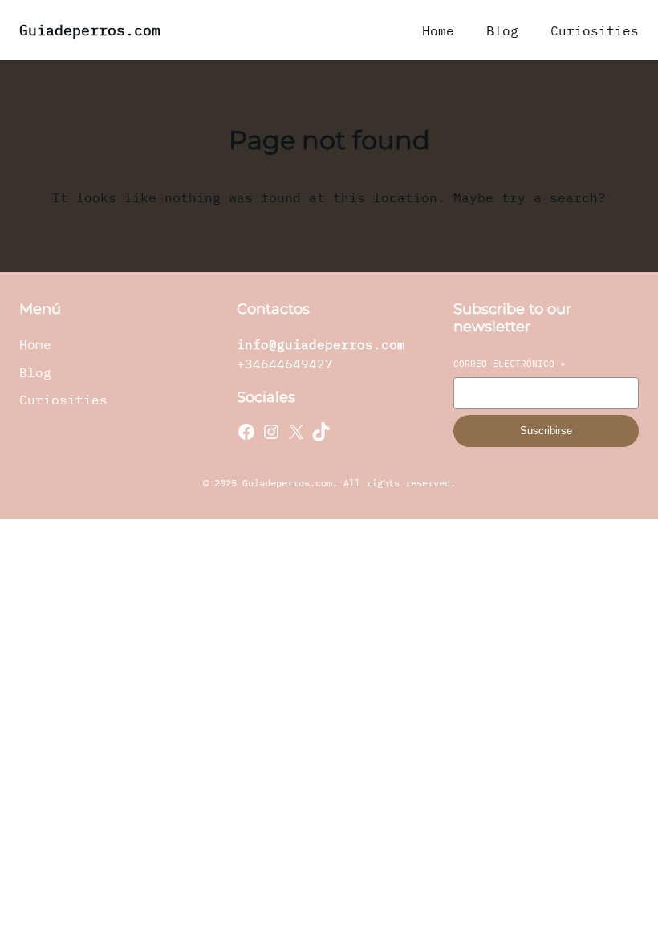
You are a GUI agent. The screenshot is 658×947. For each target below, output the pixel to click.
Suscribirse (546, 431)
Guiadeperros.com (89, 30)
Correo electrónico (509, 363)
